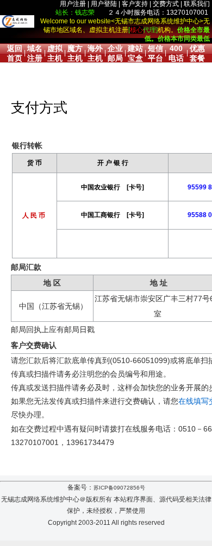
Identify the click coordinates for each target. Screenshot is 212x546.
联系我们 (197, 4)
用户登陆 (104, 4)
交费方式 (166, 4)
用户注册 (73, 4)
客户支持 (135, 4)
